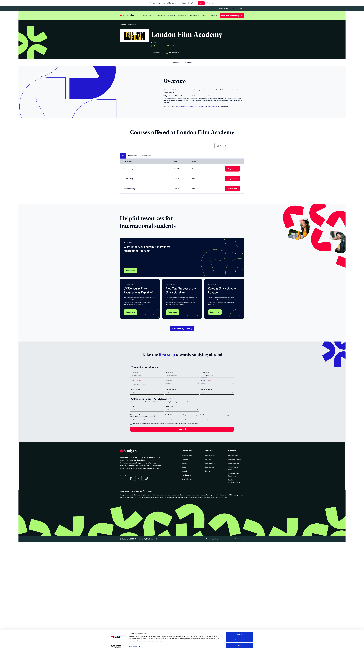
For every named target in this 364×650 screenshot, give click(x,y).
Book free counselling (230, 15)
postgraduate (192, 106)
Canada (184, 463)
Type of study (136, 389)
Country (134, 406)
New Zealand (186, 475)
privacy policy (228, 415)
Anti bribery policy (234, 459)
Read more (130, 270)
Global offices (233, 455)
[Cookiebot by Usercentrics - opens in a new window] (116, 646)
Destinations (147, 16)
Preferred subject (172, 389)
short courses (212, 106)
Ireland (184, 471)
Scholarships (209, 467)
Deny (239, 645)
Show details (133, 646)
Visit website (174, 53)
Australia (185, 459)
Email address (136, 381)
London (157, 53)
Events (204, 16)
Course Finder (210, 455)
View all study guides (181, 329)
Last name (170, 372)
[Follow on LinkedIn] (123, 478)
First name (135, 372)
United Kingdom (187, 455)
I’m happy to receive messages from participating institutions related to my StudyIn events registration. (165, 423)
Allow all (239, 634)
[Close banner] (257, 632)
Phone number (206, 372)
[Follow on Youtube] (138, 478)
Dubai (184, 467)
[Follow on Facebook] (131, 478)
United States (187, 479)
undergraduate (181, 106)
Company (212, 16)
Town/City (170, 406)
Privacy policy (226, 539)
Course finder (160, 16)
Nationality (170, 381)
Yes (201, 3)
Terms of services (212, 539)
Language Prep (210, 463)
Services (170, 16)
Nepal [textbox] (133, 409)
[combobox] (204, 375)
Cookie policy (239, 539)
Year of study (206, 381)
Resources (193, 16)
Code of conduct (234, 463)
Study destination (207, 389)
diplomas (201, 106)
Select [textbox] (168, 384)
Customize (238, 640)
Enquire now (232, 169)
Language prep (183, 16)
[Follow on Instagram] (146, 478)
